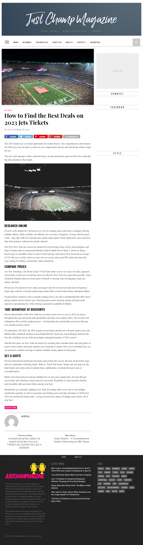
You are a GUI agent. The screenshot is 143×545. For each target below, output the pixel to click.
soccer (112, 480)
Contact (81, 42)
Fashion (130, 472)
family (122, 491)
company (107, 483)
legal (132, 487)
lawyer (100, 491)
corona (124, 487)
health (100, 468)
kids (108, 476)
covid (119, 480)
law (99, 483)
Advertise (95, 42)
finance (107, 472)
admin (10, 129)
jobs (108, 491)
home (108, 468)
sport (131, 468)
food (122, 472)
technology (123, 483)
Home (63, 457)
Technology (42, 42)
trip (114, 483)
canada (101, 476)
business (115, 468)
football (115, 476)
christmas (102, 480)
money (124, 476)
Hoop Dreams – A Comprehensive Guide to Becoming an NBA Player (71, 440)
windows (127, 480)
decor (114, 491)
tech (100, 472)
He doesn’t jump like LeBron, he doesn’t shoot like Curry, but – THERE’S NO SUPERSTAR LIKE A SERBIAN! (24, 443)
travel (115, 472)
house (124, 468)
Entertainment (113, 487)
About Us (78, 457)
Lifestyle (56, 42)
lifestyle (101, 487)
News (16, 42)
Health (69, 42)
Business (27, 42)
